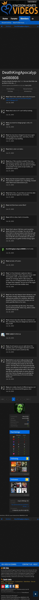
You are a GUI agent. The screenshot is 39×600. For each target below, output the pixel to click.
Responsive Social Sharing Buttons (10, 599)
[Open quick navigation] (37, 26)
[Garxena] (18, 469)
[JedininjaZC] (24, 469)
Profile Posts (10, 89)
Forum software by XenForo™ (8, 589)
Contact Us (27, 564)
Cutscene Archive (9, 581)
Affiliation (10, 583)
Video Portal (27, 581)
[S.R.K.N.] (24, 484)
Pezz (7, 97)
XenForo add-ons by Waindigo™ (9, 595)
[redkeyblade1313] (24, 463)
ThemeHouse (25, 592)
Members (24, 18)
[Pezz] (13, 484)
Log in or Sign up (32, 1)
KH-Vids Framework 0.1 (7, 591)
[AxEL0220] (13, 463)
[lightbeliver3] (18, 484)
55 (27, 422)
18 (27, 479)
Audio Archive (19, 581)
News (2, 581)
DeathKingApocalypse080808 (15, 249)
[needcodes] (18, 490)
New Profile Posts (18, 23)
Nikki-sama (10, 334)
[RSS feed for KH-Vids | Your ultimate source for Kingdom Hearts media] (17, 586)
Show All (26, 474)
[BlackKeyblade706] (18, 463)
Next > (28, 399)
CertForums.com (25, 599)
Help (35, 564)
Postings (10, 91)
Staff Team (4, 583)
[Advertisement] (19, 48)
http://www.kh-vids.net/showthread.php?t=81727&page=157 (18, 99)
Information (27, 91)
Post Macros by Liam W (23, 589)
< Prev (2, 399)
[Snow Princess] (24, 490)
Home (5, 18)
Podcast (33, 581)
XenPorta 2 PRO (4, 515)
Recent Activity (27, 89)
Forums (14, 18)
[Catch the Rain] (13, 469)
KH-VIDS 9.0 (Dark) (9, 564)
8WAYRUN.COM (24, 515)
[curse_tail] (13, 490)
